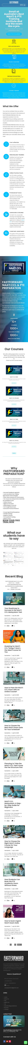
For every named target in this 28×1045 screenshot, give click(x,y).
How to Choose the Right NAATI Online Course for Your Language (12, 844)
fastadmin (7, 615)
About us (6, 999)
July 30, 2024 (15, 926)
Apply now (14, 404)
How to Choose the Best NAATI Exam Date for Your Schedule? (13, 727)
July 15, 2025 (15, 733)
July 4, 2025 (15, 850)
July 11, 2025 (15, 771)
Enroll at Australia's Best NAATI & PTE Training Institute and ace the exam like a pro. (14, 19)
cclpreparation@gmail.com (11, 987)
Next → (19, 944)
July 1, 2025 (15, 889)
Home (14, 453)
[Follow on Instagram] (10, 1041)
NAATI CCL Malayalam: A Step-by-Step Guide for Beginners (12, 804)
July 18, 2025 (15, 695)
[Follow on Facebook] (4, 1041)
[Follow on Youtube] (7, 1041)
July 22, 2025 (15, 655)
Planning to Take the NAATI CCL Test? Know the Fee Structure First (13, 765)
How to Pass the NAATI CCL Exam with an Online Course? (13, 690)
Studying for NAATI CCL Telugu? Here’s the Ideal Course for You (12, 649)
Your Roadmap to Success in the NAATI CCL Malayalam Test (13, 610)
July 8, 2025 (15, 810)
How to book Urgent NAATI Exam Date (12, 922)
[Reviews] (14, 566)
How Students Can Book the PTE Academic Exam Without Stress (12, 882)
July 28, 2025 (15, 615)
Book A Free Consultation (14, 34)
